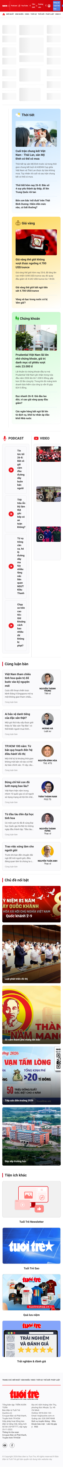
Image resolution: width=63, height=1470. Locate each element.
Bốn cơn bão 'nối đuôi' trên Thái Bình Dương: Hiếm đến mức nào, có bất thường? (33, 204)
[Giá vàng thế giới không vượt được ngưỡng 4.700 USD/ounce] (36, 242)
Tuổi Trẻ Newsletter (31, 1221)
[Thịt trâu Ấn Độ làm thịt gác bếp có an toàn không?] (11, 514)
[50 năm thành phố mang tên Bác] (31, 1015)
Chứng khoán (30, 319)
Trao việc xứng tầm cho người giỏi (19, 848)
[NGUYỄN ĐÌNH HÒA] (47, 752)
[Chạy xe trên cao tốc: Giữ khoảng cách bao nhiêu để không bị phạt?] (11, 626)
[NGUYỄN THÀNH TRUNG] (47, 680)
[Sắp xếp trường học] (31, 1136)
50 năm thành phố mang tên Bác (22, 1039)
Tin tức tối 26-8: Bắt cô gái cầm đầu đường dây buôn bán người (20, 469)
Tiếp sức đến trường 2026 (19, 1100)
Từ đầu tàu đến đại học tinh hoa (19, 816)
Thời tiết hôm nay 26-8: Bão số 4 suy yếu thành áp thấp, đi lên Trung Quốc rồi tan (32, 189)
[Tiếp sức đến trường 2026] (31, 1075)
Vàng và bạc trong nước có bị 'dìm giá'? (31, 301)
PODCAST (16, 438)
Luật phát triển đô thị (16, 978)
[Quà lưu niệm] (31, 1292)
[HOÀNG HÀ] (47, 720)
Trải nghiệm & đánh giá (31, 1361)
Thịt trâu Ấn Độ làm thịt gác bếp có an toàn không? (21, 513)
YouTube (24, 6)
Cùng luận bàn (16, 664)
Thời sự (33, 14)
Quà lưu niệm (31, 1315)
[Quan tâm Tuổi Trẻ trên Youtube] (4, 1445)
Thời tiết (28, 115)
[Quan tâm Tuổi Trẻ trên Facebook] (12, 1445)
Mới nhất (10, 14)
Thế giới (41, 14)
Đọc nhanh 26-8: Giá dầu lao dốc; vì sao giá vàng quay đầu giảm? (32, 399)
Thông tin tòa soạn (10, 1432)
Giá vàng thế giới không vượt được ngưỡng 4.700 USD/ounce (31, 263)
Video (27, 14)
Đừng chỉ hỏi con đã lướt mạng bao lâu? (17, 784)
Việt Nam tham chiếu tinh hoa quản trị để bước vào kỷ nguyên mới (18, 680)
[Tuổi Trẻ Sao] (31, 1245)
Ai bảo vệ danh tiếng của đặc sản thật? (17, 716)
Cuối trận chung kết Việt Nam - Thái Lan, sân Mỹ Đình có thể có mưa (30, 155)
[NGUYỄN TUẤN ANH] (47, 852)
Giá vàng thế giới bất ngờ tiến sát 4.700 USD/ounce (32, 289)
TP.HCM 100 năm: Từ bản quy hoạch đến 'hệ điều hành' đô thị (18, 750)
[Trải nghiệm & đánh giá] (31, 1339)
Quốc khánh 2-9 (19, 916)
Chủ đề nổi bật (17, 880)
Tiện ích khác (16, 1175)
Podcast (14, 6)
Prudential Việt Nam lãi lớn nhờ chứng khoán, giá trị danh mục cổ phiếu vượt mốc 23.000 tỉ (32, 360)
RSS (36, 1427)
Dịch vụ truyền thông (40, 1421)
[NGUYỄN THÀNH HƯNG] (47, 820)
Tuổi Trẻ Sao (31, 1268)
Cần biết (33, 5)
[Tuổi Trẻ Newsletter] (31, 1199)
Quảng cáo (40, 5)
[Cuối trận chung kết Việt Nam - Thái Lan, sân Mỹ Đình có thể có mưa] (36, 134)
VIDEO (45, 438)
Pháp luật (50, 14)
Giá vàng (28, 223)
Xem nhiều (19, 14)
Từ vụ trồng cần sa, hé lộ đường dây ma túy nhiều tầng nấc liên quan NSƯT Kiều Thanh (20, 565)
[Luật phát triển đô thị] (31, 954)
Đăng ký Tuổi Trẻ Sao (57, 6)
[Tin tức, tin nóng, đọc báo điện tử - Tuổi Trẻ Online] (4, 5)
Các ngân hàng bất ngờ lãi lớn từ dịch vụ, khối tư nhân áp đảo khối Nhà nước (32, 415)
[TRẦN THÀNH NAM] (47, 788)
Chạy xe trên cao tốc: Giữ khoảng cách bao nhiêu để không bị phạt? (21, 625)
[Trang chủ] (3, 14)
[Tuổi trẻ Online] (24, 1394)
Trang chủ (7, 1380)
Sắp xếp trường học (15, 1161)
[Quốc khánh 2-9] (31, 904)
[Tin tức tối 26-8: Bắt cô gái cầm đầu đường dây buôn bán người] (11, 470)
